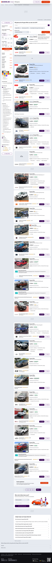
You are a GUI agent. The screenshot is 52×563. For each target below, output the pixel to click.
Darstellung (10, 558)
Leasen (9, 34)
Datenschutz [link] (20, 554)
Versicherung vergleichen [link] (33, 41)
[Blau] (5, 74)
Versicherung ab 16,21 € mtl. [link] (34, 469)
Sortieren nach (17, 30)
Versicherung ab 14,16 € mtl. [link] (33, 179)
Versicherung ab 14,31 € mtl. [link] (34, 156)
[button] (7, 26)
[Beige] (5, 72)
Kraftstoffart (4, 56)
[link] (40, 19)
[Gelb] (6, 74)
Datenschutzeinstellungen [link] (27, 554)
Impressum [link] (3, 554)
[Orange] (3, 74)
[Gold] (5, 76)
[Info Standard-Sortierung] (30, 32)
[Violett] (6, 76)
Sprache (2, 558)
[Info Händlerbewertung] (8, 144)
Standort (3, 53)
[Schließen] (50, 34)
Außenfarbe (4, 70)
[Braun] (8, 72)
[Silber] (3, 76)
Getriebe (3, 66)
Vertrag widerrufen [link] (11, 554)
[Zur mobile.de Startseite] (9, 1)
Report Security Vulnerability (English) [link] (7, 555)
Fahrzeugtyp (4, 61)
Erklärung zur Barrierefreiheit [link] (36, 554)
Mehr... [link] (3, 133)
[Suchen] (49, 25)
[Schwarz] (3, 72)
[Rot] (8, 74)
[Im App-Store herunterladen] (35, 561)
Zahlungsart (4, 33)
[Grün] (10, 74)
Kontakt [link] (16, 554)
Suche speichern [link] (7, 50)
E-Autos (3, 64)
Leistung (3, 59)
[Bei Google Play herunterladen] (42, 561)
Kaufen (4, 34)
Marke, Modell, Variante (6, 29)
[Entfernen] (20, 28)
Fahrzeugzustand (5, 25)
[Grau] (6, 72)
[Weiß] (10, 72)
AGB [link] (6, 554)
